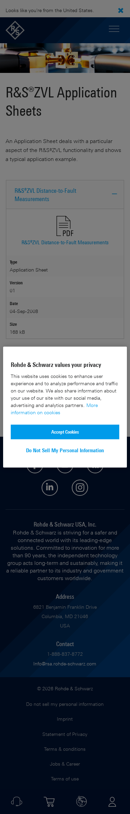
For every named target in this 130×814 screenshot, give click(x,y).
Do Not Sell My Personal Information (65, 450)
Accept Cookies (65, 432)
